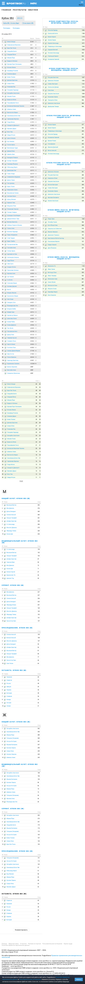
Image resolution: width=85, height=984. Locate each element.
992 (83, 100)
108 (39, 637)
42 (2, 173)
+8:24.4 (32, 357)
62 (2, 238)
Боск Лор (10, 132)
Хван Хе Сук (10, 354)
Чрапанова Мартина (13, 119)
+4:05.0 (32, 289)
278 (83, 147)
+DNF (31, 367)
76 (2, 283)
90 (2, 328)
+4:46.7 (32, 321)
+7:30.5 (32, 354)
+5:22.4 (32, 338)
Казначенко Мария (12, 296)
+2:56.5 (32, 231)
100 (3, 360)
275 (83, 150)
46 (2, 186)
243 (39, 757)
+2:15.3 (32, 157)
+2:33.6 (32, 186)
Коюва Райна (11, 321)
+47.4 (31, 70)
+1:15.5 (32, 96)
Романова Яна (11, 86)
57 (2, 222)
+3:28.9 (32, 270)
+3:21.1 (32, 267)
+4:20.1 (32, 302)
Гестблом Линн (11, 347)
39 (2, 164)
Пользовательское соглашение (52, 943)
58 (2, 225)
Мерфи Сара (10, 312)
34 (2, 148)
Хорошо (78, 979)
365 (39, 511)
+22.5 (31, 54)
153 (39, 844)
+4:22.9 (32, 305)
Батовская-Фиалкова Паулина (15, 106)
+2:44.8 (32, 202)
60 (2, 231)
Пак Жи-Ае (10, 328)
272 (83, 153)
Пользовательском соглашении (30, 979)
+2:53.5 (32, 225)
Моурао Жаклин (11, 293)
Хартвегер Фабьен (12, 315)
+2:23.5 (32, 183)
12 (2, 77)
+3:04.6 (32, 254)
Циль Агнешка (11, 138)
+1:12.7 (32, 93)
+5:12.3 (32, 334)
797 (83, 235)
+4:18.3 (32, 299)
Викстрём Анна (11, 370)
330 (39, 521)
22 (2, 109)
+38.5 (31, 64)
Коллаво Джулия (12, 286)
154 (39, 841)
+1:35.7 (32, 119)
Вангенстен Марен (12, 112)
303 (83, 191)
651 (83, 288)
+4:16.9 (32, 296)
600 (83, 295)
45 (2, 183)
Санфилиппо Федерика (13, 177)
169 (39, 608)
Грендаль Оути (11, 302)
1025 (83, 49)
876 (83, 232)
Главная (6, 10)
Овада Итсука (11, 135)
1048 (83, 46)
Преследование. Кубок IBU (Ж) (17, 851)
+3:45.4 (32, 280)
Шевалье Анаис (11, 109)
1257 (83, 77)
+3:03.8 (32, 251)
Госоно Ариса (11, 144)
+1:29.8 (32, 109)
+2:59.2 (32, 238)
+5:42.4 (32, 344)
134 (39, 549)
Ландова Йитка (11, 54)
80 (2, 296)
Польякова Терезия (12, 209)
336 (83, 137)
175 (39, 825)
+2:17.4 (32, 164)
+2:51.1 (32, 218)
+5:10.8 (32, 331)
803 (83, 285)
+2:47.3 (32, 206)
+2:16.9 (32, 161)
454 (39, 731)
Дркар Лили (10, 334)
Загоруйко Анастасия (13, 93)
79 (2, 293)
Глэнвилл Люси (11, 341)
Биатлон (33, 10)
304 (83, 188)
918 (83, 228)
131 (39, 858)
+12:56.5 (32, 363)
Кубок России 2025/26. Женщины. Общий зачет (63, 163)
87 (2, 318)
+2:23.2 (32, 180)
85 (2, 312)
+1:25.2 (32, 103)
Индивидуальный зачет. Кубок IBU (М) (20, 542)
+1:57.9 (32, 132)
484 (83, 175)
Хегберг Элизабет (12, 161)
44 (2, 180)
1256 (83, 80)
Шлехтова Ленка (12, 318)
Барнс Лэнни (10, 186)
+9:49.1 (32, 360)
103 (39, 779)
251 (39, 821)
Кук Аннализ (10, 141)
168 (39, 773)
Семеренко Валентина (13, 373)
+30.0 (31, 61)
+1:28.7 (32, 106)
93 (2, 338)
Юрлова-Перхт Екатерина (14, 64)
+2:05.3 (32, 141)
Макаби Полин (11, 96)
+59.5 (31, 77)
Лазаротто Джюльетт (13, 125)
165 (39, 611)
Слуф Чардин (11, 238)
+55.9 (31, 74)
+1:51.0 (32, 128)
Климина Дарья (11, 74)
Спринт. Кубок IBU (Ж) (13, 808)
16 (2, 90)
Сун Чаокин (10, 276)
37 (2, 157)
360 (39, 514)
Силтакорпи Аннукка (13, 257)
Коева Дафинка (11, 325)
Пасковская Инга (12, 331)
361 (39, 741)
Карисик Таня (11, 202)
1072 (83, 40)
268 (83, 200)
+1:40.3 (32, 125)
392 (39, 505)
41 (2, 170)
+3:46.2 (32, 283)
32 (2, 141)
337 (39, 744)
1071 (83, 43)
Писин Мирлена (11, 357)
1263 (83, 219)
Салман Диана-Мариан (13, 350)
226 (39, 598)
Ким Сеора (10, 299)
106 (39, 776)
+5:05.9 (32, 328)
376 (39, 508)
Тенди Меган (11, 122)
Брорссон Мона (11, 99)
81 (2, 299)
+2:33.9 (32, 193)
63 (2, 241)
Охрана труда (68, 943)
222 (39, 601)
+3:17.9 (32, 264)
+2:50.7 (32, 215)
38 (2, 161)
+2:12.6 (32, 154)
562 (39, 728)
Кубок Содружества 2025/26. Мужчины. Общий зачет (64, 22)
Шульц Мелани (11, 199)
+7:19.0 (32, 350)
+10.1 (31, 48)
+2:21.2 (32, 170)
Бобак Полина (11, 77)
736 (83, 238)
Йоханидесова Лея (12, 305)
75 (2, 280)
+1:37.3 (32, 122)
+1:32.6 (32, 112)
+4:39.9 (32, 318)
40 (2, 167)
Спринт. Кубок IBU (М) (13, 585)
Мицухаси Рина (11, 206)
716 (83, 244)
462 (83, 128)
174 (39, 828)
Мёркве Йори (11, 58)
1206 (83, 30)
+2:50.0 (32, 212)
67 (2, 254)
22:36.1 (32, 41)
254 (39, 534)
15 (2, 86)
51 (2, 202)
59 (2, 228)
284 (39, 524)
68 (2, 257)
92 (2, 334)
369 (39, 738)
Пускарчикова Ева (12, 244)
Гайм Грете (10, 264)
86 (2, 315)
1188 (83, 33)
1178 (83, 37)
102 (39, 552)
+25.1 (31, 58)
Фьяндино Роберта (12, 157)
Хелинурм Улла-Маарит (13, 215)
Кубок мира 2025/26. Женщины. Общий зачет (64, 258)
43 (2, 177)
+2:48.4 (32, 209)
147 (39, 621)
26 (2, 122)
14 (2, 83)
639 (83, 292)
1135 (83, 266)
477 (83, 124)
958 (83, 269)
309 (83, 184)
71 (2, 267)
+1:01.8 (32, 80)
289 (83, 194)
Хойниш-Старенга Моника (14, 225)
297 (83, 140)
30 (2, 135)
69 (2, 260)
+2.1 (31, 45)
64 (2, 244)
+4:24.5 (32, 309)
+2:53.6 (32, 228)
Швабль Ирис (11, 154)
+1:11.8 (32, 90)
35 (2, 151)
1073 (83, 87)
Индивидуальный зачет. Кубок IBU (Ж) (20, 765)
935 (83, 53)
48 (2, 193)
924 (83, 56)
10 (2, 70)
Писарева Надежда (12, 90)
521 (83, 171)
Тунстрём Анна (11, 247)
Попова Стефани (12, 212)
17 (2, 93)
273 (39, 527)
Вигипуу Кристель (12, 222)
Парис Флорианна (12, 235)
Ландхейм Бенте (12, 51)
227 (39, 592)
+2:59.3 (32, 241)
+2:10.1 (32, 148)
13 (2, 80)
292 (39, 815)
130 (39, 634)
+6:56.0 (32, 347)
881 (83, 279)
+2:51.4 (32, 222)
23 (2, 112)
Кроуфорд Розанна (12, 70)
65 (2, 247)
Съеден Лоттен (11, 267)
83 (2, 305)
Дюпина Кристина (12, 80)
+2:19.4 (32, 167)
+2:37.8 (32, 199)
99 (2, 357)
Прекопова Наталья (12, 270)
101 (3, 363)
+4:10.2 (32, 293)
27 (2, 125)
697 (83, 248)
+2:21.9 (32, 173)
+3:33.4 (32, 273)
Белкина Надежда (12, 231)
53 (2, 209)
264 (39, 531)
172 (39, 831)
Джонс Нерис (11, 180)
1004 (83, 97)
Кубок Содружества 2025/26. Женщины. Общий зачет (64, 69)
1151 (83, 84)
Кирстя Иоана (11, 344)
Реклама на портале (34, 943)
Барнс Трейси (11, 241)
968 (83, 103)
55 (2, 215)
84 (2, 309)
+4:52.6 (32, 325)
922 (83, 275)
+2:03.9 (32, 138)
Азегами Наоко (11, 196)
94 (2, 341)
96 (2, 347)
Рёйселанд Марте (12, 167)
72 (2, 270)
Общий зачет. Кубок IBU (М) (16, 498)
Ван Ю (9, 289)
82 (2, 302)
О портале (23, 943)
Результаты (19, 10)
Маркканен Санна (12, 189)
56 (2, 218)
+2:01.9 (32, 135)
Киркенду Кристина (12, 360)
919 (83, 59)
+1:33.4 (32, 115)
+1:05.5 (32, 83)
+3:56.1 (32, 286)
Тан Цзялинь (10, 183)
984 (83, 222)
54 (2, 212)
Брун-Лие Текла (11, 48)
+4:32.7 (32, 315)
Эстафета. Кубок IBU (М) (14, 670)
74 (2, 276)
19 (2, 99)
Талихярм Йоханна (12, 164)
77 (2, 286)
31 (2, 138)
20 (2, 103)
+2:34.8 (32, 196)
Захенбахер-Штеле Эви (13, 115)
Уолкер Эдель (11, 251)
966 (83, 106)
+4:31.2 (32, 312)
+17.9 (31, 51)
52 (2, 206)
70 (2, 264)
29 (2, 132)
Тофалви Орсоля (12, 338)
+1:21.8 (32, 99)
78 (2, 289)
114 (39, 861)
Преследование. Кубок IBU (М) (17, 628)
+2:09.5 (32, 144)
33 (2, 144)
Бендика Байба (11, 309)
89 (2, 325)
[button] (8, 18)
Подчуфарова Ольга (13, 103)
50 (2, 199)
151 (39, 617)
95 (2, 344)
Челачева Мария (12, 283)
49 (2, 196)
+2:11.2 (32, 151)
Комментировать (21, 930)
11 (2, 74)
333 (83, 181)
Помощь (4, 943)
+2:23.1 (32, 177)
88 (2, 321)
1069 (83, 90)
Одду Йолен (10, 260)
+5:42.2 (32, 341)
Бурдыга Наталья (12, 61)
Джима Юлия (11, 151)
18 (2, 96)
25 (2, 119)
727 (83, 241)
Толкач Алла (10, 228)
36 (2, 154)
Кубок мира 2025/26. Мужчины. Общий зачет (64, 210)
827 (83, 282)
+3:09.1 (32, 257)
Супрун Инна (10, 83)
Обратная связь (14, 943)
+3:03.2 (32, 247)
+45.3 (31, 67)
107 (39, 641)
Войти (81, 5)
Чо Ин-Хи (9, 280)
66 (2, 251)
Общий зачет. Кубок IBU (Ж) (16, 722)
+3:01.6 (32, 244)
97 (2, 350)
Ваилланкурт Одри (12, 148)
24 (2, 115)
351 (39, 518)
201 (39, 605)
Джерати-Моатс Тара (13, 218)
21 (2, 106)
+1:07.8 (32, 86)
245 (39, 754)
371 (83, 178)
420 (83, 131)
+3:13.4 (32, 260)
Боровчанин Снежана (13, 363)
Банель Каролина (12, 367)
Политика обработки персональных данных (16, 945)
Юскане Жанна (11, 67)
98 (2, 354)
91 (2, 331)
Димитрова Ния (11, 170)
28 (2, 128)
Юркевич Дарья (11, 128)
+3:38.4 (32, 276)
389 (39, 735)
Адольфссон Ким (12, 254)
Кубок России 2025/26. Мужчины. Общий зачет (64, 116)
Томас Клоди (11, 173)
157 (39, 838)
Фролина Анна (11, 273)
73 (2, 273)
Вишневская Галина (12, 193)
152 (39, 614)
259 (39, 751)
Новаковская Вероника (13, 45)
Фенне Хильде (11, 41)
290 (39, 748)
